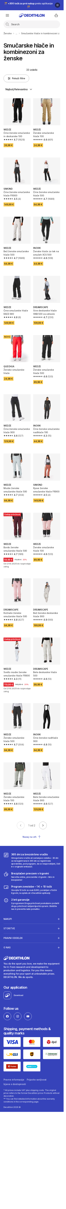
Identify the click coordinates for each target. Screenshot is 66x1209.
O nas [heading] (7, 947)
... (16, 33)
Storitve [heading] (9, 928)
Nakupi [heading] (8, 919)
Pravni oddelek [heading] (13, 938)
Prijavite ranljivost (36, 1079)
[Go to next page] (43, 825)
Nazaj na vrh (30, 836)
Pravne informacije (14, 1079)
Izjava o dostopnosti (15, 1084)
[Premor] (57, 5)
